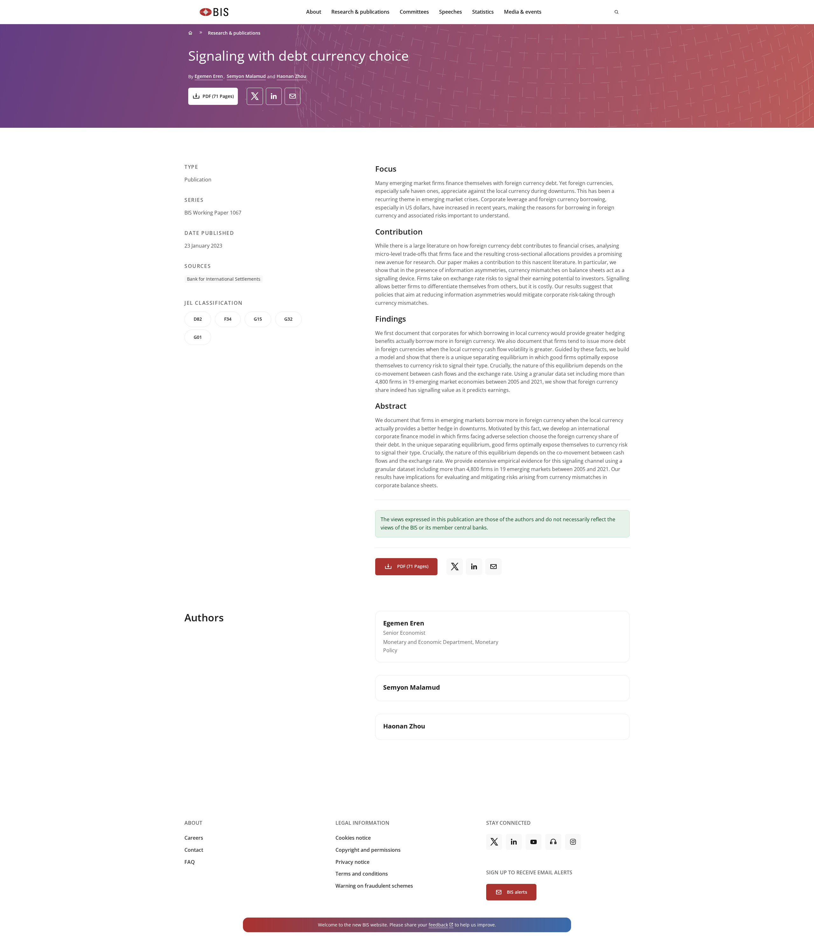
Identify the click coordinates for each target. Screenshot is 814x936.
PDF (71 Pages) (218, 96)
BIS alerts (517, 892)
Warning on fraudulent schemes (374, 885)
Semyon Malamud (246, 76)
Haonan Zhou (291, 76)
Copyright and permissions (368, 849)
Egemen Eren (209, 76)
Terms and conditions (361, 873)
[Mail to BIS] (292, 96)
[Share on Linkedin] (274, 96)
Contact (193, 849)
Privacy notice (352, 861)
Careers (193, 837)
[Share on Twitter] (255, 96)
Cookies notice (353, 837)
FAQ (189, 861)
